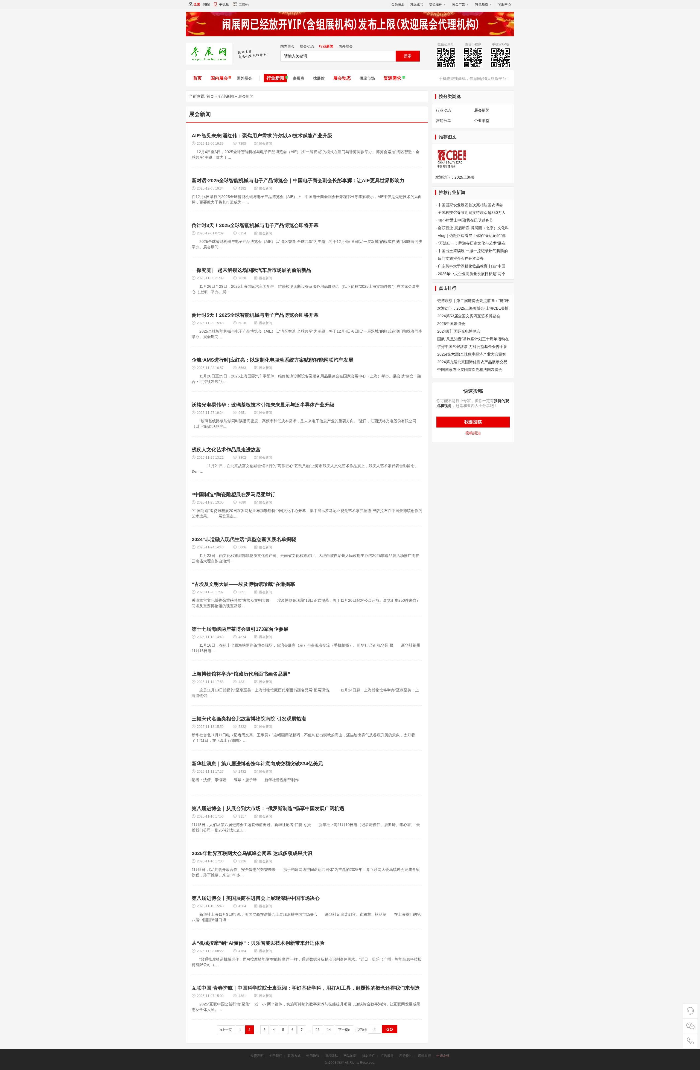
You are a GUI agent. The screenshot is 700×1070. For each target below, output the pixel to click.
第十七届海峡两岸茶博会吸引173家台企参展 (240, 629)
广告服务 (387, 1056)
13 (317, 1030)
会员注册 (397, 4)
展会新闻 (245, 96)
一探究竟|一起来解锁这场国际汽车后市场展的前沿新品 (251, 270)
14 (329, 1030)
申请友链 (443, 1056)
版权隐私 (331, 1056)
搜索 (408, 56)
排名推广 (368, 1056)
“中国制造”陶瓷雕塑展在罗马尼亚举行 (233, 494)
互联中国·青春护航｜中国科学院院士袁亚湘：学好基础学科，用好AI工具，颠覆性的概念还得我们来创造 (306, 988)
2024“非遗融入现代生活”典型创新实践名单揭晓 (244, 539)
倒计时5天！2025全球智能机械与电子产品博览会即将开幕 (255, 315)
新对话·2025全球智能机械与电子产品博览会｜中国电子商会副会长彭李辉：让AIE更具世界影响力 (298, 180)
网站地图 (350, 1056)
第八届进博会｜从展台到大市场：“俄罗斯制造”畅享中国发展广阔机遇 (268, 808)
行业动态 (443, 110)
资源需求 (392, 78)
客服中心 (504, 4)
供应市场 (367, 78)
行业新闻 (326, 46)
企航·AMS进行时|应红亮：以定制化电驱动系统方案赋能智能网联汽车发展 (272, 360)
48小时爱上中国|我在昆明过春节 (465, 220)
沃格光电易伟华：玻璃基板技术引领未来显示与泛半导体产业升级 (263, 405)
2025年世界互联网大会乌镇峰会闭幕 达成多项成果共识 (252, 853)
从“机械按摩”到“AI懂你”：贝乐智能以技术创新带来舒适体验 (258, 943)
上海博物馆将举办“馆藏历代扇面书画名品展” (241, 674)
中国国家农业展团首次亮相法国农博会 (470, 205)
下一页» (344, 1030)
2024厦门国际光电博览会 (458, 331)
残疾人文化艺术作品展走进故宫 (226, 449)
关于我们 (275, 1056)
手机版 (224, 4)
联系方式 (294, 1056)
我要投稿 (473, 422)
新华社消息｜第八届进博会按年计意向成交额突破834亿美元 (257, 763)
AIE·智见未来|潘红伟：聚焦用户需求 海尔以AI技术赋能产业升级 (262, 135)
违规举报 (424, 1056)
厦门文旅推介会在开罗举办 (461, 258)
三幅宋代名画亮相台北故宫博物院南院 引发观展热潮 (249, 719)
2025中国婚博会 (451, 323)
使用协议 (312, 1056)
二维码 (244, 4)
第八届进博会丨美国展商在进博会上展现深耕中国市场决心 (256, 898)
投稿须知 (473, 433)
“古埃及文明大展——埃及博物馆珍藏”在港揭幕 (243, 584)
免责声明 (257, 1056)
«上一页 (226, 1030)
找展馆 (319, 78)
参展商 (298, 78)
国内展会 (287, 46)
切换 (206, 4)
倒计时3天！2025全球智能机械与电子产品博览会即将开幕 (255, 225)
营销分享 (443, 120)
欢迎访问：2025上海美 (455, 177)
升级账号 (416, 4)
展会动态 (307, 46)
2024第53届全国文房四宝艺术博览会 (468, 316)
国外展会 (346, 46)
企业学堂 (481, 120)
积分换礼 (405, 1056)
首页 (197, 78)
